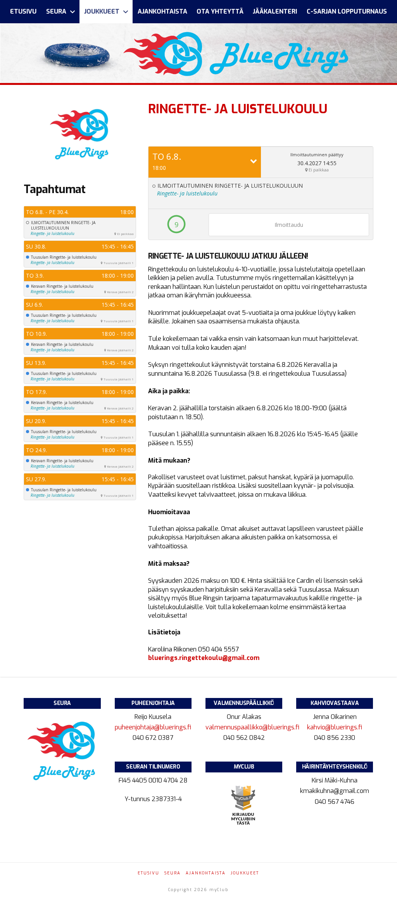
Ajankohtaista (206, 873)
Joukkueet (245, 873)
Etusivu (148, 873)
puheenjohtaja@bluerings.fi (154, 727)
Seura (172, 873)
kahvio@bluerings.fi (334, 727)
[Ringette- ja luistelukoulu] (80, 132)
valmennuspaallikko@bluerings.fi (253, 727)
